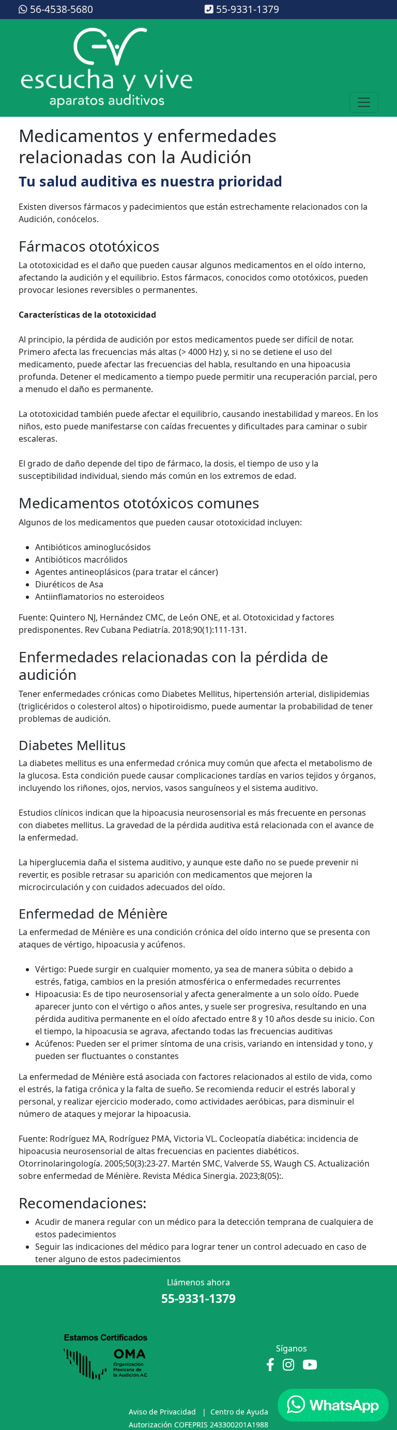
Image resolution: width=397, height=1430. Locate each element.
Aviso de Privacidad (162, 1412)
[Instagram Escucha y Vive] (288, 1365)
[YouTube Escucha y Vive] (309, 1365)
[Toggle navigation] (363, 102)
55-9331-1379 (246, 9)
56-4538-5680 (60, 9)
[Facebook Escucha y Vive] (270, 1365)
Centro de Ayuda (239, 1412)
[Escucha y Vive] (106, 68)
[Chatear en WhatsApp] (333, 1405)
